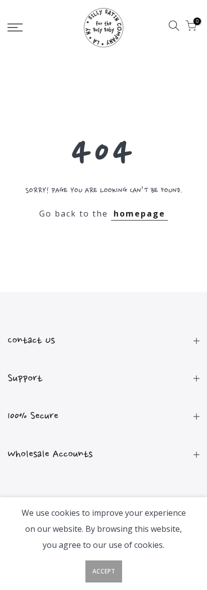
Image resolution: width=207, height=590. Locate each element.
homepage (139, 213)
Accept (103, 571)
